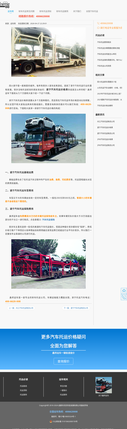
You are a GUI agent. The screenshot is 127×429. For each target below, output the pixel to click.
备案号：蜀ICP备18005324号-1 (63, 416)
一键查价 (63, 390)
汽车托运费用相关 (104, 42)
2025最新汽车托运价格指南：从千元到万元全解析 (111, 99)
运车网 (12, 11)
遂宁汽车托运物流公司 (106, 133)
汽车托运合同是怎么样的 (106, 54)
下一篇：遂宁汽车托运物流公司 (76, 308)
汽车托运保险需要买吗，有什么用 (110, 60)
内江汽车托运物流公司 (106, 121)
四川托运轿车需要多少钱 (106, 82)
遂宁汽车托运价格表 (105, 127)
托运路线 (23, 386)
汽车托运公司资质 (104, 66)
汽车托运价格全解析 (105, 105)
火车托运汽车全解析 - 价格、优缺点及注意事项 (111, 88)
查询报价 (63, 361)
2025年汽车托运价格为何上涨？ (109, 93)
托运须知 (23, 390)
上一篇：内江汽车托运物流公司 (21, 308)
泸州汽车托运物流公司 (106, 145)
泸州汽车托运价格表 (105, 139)
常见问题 (63, 386)
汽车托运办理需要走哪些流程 (108, 48)
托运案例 (23, 394)
